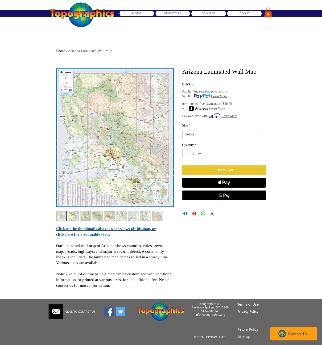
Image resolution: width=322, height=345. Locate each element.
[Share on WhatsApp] (203, 213)
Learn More (219, 96)
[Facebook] (109, 311)
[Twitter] (120, 311)
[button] (268, 12)
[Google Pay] (224, 195)
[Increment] (200, 153)
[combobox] (224, 134)
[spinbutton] (193, 153)
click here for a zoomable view (82, 234)
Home (60, 51)
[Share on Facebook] (185, 213)
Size (186, 125)
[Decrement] (186, 153)
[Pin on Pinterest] (194, 213)
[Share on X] (212, 213)
